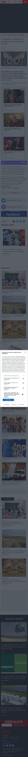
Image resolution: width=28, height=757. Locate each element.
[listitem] (14, 375)
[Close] (25, 352)
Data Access (14, 404)
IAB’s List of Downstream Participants (15, 371)
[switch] (23, 378)
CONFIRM (8, 399)
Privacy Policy (21, 404)
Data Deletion (6, 404)
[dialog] (14, 378)
